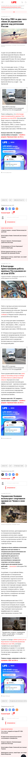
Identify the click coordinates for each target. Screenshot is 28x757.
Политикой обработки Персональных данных (11, 7)
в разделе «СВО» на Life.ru (9, 660)
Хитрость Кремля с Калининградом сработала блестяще (11, 241)
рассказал (13, 566)
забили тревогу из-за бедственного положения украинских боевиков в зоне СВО (13, 642)
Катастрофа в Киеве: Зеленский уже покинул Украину (14, 236)
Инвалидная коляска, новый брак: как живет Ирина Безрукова (14, 257)
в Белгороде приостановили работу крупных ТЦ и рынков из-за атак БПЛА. (12, 116)
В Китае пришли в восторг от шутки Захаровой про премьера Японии (11, 252)
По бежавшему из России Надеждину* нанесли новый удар (12, 247)
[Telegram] (9, 208)
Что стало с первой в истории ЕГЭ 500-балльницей (12, 732)
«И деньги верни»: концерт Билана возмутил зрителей (13, 231)
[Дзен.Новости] (2, 208)
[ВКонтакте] (13, 208)
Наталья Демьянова (7, 172)
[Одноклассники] (16, 208)
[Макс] (6, 208)
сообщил (4, 314)
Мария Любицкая (6, 695)
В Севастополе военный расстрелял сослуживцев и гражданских (11, 737)
